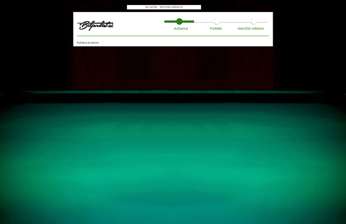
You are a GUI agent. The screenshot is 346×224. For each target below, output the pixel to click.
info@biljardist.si (171, 7)
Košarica (181, 28)
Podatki (216, 28)
